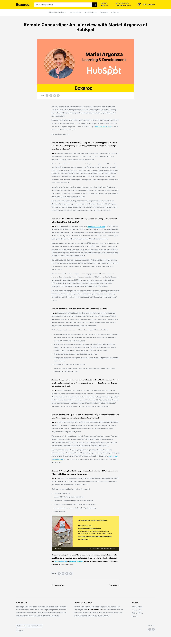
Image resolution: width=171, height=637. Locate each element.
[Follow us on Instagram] (149, 629)
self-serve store (61, 561)
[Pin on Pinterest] (50, 95)
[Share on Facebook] (47, 95)
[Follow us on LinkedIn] (153, 629)
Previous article (59, 585)
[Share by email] (58, 95)
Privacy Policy (137, 610)
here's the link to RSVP (103, 127)
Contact (113, 12)
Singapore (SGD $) (33, 626)
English (19, 626)
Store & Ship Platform (56, 12)
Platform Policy (137, 613)
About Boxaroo (137, 607)
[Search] (94, 4)
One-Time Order (75, 12)
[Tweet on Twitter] (54, 95)
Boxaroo (103, 12)
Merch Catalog (89, 12)
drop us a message (76, 561)
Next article (113, 585)
